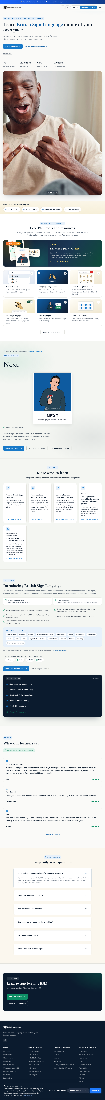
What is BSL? (7, 53)
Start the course (87, 7)
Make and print (34, 1064)
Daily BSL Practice (35, 1058)
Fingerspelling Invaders (36, 1061)
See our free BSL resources (34, 46)
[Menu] (100, 7)
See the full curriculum (18, 712)
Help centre (83, 1058)
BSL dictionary (33, 1054)
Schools (56, 1054)
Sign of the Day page (26, 439)
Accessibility (83, 1068)
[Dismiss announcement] (102, 1)
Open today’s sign (12, 448)
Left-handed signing (10, 1071)
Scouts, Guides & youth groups (64, 1064)
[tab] (48, 192)
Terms (81, 1081)
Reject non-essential (78, 1090)
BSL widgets (33, 1075)
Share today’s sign (38, 448)
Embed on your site (61, 448)
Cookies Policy (28, 1095)
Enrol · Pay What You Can (14, 669)
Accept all (95, 1090)
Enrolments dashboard (86, 1054)
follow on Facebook (34, 351)
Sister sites (82, 1075)
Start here (6, 1051)
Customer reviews (85, 1064)
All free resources (34, 1051)
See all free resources (51, 332)
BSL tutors (57, 1061)
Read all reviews (51, 835)
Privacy (81, 1078)
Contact (81, 1061)
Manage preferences (57, 1090)
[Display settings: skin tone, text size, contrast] (67, 7)
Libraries (56, 1058)
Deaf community (8, 1064)
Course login (83, 1051)
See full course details (59, 650)
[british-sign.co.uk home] (12, 7)
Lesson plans (7, 1078)
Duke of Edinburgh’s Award (63, 1068)
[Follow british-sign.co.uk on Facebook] (5, 1040)
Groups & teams (59, 1051)
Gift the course (8, 1058)
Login (74, 7)
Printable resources (35, 1071)
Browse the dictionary (17, 1003)
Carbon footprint (84, 1071)
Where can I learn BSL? (11, 1068)
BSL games (32, 1068)
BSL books (6, 1075)
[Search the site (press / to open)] (63, 7)
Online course (7, 1054)
